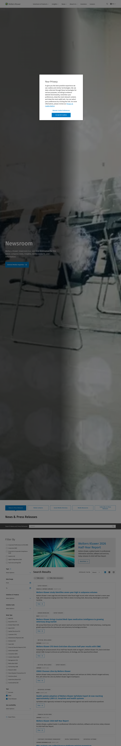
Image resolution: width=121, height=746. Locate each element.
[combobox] (70, 526)
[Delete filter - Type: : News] (35, 578)
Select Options (10, 572)
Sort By (88, 572)
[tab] (15, 507)
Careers (92, 4)
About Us (73, 4)
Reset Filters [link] (11, 717)
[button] (105, 572)
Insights (54, 4)
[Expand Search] (107, 4)
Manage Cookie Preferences (61, 110)
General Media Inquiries (17, 265)
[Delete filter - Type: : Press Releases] (48, 578)
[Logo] (14, 3)
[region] (61, 97)
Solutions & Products (40, 4)
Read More (83, 561)
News (63, 4)
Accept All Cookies (61, 115)
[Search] (113, 526)
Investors (83, 4)
